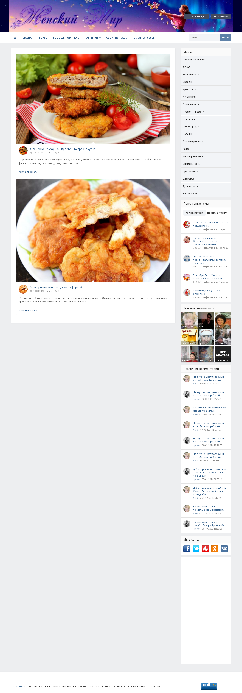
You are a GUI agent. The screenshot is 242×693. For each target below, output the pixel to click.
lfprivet (196, 398)
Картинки (91, 37)
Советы (187, 134)
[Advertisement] (206, 610)
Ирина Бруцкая (219, 328)
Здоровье (189, 178)
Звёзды (187, 81)
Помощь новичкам (66, 37)
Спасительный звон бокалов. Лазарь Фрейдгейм (209, 409)
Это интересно (192, 141)
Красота (188, 89)
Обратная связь (144, 37)
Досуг (186, 67)
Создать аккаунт (196, 16)
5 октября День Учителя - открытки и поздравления (208, 277)
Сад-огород (190, 126)
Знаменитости (191, 163)
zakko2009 (204, 360)
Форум (43, 37)
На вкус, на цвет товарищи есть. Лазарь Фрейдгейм (208, 378)
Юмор (186, 148)
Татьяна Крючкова (220, 345)
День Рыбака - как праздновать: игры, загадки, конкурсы (209, 260)
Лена (184, 326)
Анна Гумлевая (203, 328)
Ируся (202, 343)
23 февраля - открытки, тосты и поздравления (210, 224)
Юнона (186, 360)
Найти (225, 37)
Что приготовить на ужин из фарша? (56, 287)
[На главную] (28, 16)
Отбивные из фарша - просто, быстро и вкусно (62, 149)
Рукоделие (189, 119)
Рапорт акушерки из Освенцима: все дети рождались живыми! (205, 241)
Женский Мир (16, 686)
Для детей (189, 186)
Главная (27, 37)
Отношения (189, 104)
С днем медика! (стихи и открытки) (206, 292)
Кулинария (189, 96)
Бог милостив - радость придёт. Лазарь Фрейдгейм (208, 508)
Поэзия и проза (192, 111)
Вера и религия (192, 156)
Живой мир (189, 74)
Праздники (189, 171)
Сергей (185, 343)
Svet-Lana (220, 360)
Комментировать (28, 171)
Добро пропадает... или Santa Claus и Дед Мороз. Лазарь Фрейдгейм (210, 472)
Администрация (117, 37)
